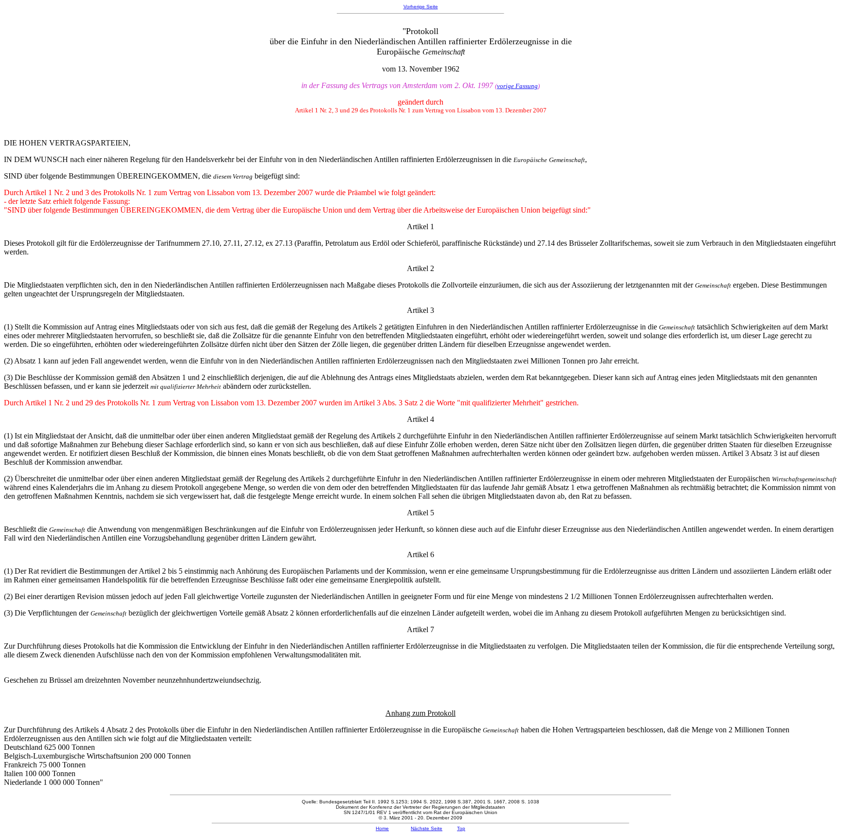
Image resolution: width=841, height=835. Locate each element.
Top (461, 828)
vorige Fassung (517, 86)
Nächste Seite (426, 828)
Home (382, 828)
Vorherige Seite (420, 6)
